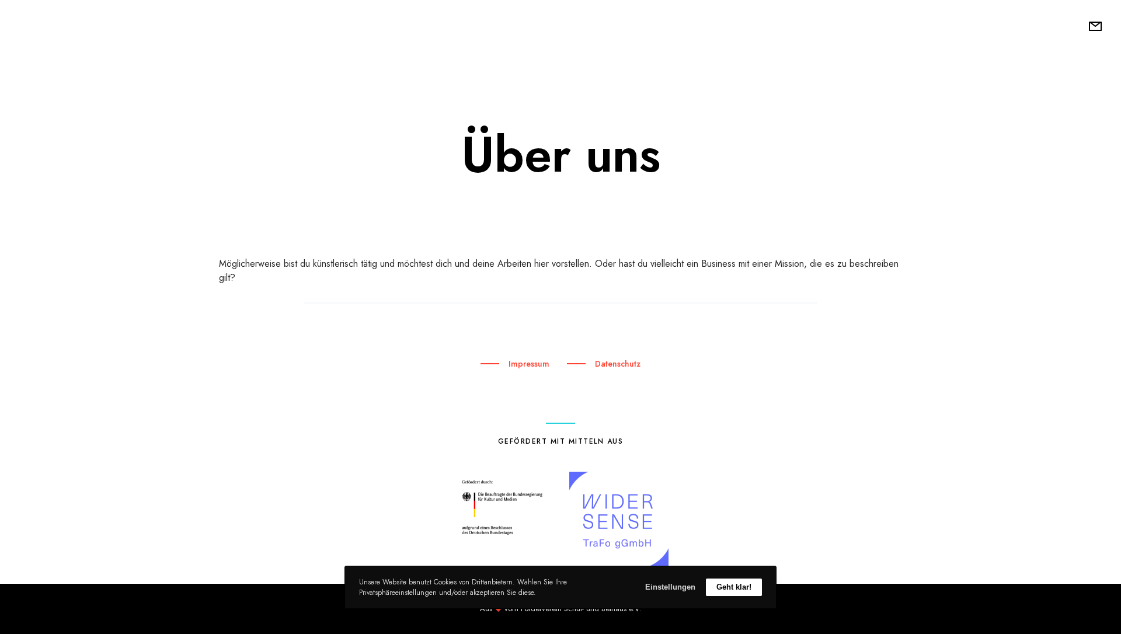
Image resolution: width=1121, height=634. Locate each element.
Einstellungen (670, 587)
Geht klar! (733, 587)
